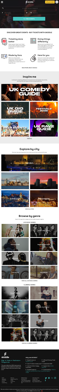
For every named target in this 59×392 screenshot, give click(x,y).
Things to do (5, 362)
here (31, 390)
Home (3, 377)
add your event (50, 2)
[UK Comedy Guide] (29, 92)
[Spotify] (49, 378)
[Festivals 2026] (44, 110)
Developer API (24, 379)
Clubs (9, 360)
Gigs (2, 360)
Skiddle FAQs (34, 379)
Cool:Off (50, 46)
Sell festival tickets (36, 380)
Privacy (3, 381)
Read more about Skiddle (29, 67)
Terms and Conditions (4, 380)
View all (29, 138)
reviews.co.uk (29, 361)
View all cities (29, 209)
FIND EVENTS (30, 19)
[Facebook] (45, 380)
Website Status (24, 377)
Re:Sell (44, 46)
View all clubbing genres (29, 343)
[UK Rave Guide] (44, 128)
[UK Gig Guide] (15, 110)
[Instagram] (55, 378)
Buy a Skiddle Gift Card (36, 381)
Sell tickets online (35, 377)
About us (12, 377)
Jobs (11, 382)
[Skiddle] (5, 355)
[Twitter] (46, 378)
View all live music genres (29, 280)
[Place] (2, 13)
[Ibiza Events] (15, 128)
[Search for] (3, 8)
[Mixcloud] (52, 378)
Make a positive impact (49, 370)
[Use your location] (27, 13)
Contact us (13, 381)
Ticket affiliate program (25, 380)
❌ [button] (42, 391)
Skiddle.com (29, 2)
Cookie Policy (4, 382)
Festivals (16, 360)
